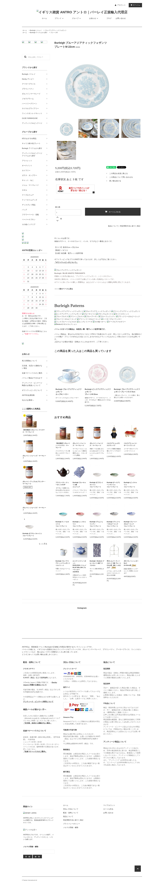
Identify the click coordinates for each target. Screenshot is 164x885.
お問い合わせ (121, 18)
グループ (75, 18)
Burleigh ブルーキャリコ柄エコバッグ (79, 485)
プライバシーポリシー (71, 824)
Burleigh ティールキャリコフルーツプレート (62, 524)
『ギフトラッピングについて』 (66, 262)
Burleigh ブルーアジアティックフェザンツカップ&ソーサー (69, 391)
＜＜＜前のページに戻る (63, 289)
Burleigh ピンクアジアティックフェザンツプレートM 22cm (98, 391)
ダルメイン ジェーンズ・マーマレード (34, 457)
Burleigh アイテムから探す (38, 32)
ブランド (58, 18)
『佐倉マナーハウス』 (31, 334)
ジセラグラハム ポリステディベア (113, 444)
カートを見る (108, 809)
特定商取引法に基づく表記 (130, 226)
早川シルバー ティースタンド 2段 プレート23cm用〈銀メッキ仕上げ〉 (114, 564)
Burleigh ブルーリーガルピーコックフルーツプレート (130, 524)
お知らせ (92, 18)
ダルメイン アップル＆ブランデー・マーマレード (34, 483)
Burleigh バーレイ (36, 30)
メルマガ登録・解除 (70, 827)
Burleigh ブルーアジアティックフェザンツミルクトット (63, 563)
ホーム (44, 18)
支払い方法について (70, 809)
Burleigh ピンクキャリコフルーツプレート (130, 485)
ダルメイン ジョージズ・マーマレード (34, 509)
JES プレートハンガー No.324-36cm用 (131, 563)
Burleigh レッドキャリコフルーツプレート (79, 524)
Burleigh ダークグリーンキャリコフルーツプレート (113, 485)
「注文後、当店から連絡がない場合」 (37, 723)
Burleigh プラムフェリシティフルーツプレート (96, 524)
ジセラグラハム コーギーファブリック (130, 444)
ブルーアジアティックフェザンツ (55, 30)
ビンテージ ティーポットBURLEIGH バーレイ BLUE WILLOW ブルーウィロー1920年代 (79, 566)
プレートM (54, 32)
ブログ (109, 18)
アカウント (121, 5)
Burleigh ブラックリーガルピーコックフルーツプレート (113, 524)
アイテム (136, 5)
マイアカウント (109, 805)
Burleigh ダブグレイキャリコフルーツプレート (32, 535)
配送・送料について (70, 813)
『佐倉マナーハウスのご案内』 (35, 751)
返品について (113, 226)
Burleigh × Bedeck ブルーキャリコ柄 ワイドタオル (97, 563)
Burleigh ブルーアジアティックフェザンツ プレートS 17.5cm (127, 390)
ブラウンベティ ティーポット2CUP (62, 484)
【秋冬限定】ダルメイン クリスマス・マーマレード (34, 431)
